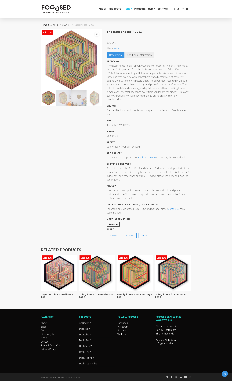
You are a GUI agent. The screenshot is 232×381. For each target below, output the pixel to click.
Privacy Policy (48, 349)
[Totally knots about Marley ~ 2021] (135, 273)
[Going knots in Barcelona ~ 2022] (97, 273)
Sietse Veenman (76, 377)
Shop (44, 326)
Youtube (121, 334)
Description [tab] (115, 55)
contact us (174, 208)
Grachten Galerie (146, 157)
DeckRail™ (84, 328)
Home (44, 24)
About (44, 323)
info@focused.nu (165, 343)
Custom (45, 330)
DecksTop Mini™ (87, 357)
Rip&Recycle (47, 334)
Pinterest (122, 330)
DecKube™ (85, 334)
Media (44, 338)
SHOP (53, 24)
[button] (97, 34)
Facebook (122, 323)
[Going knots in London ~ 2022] (173, 273)
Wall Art (63, 24)
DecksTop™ (85, 352)
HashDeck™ (85, 346)
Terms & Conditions (51, 345)
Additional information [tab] (139, 55)
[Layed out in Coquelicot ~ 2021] (59, 273)
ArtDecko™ (85, 323)
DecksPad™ (85, 340)
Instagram (122, 326)
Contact (45, 341)
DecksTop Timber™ (89, 363)
